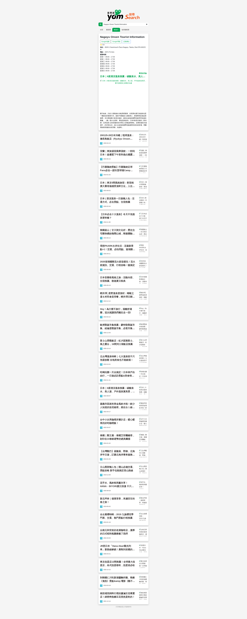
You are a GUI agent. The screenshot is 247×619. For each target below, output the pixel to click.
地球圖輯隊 (125, 30)
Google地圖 (105, 41)
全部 (101, 30)
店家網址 (126, 41)
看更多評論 (143, 73)
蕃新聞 (108, 30)
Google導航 (116, 41)
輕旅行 (116, 30)
